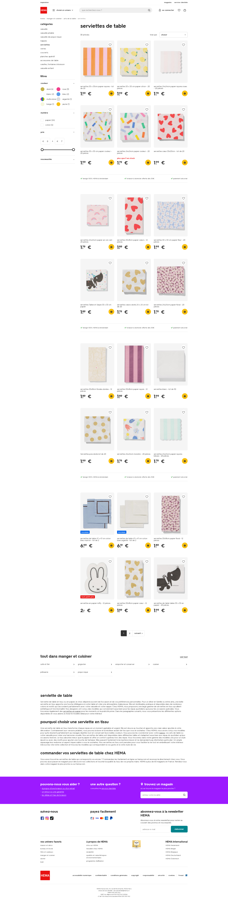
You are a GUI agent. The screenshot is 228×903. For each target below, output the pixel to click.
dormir (42, 859)
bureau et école (46, 849)
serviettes (45, 45)
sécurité (161, 875)
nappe (162, 733)
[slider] (42, 149)
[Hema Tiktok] (51, 818)
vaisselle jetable (47, 33)
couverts (44, 52)
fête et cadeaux (46, 852)
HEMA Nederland (172, 845)
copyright (135, 875)
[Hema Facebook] (42, 818)
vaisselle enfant (47, 68)
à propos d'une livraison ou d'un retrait (58, 788)
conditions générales (119, 875)
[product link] (97, 62)
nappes (43, 41)
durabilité (90, 852)
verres (43, 49)
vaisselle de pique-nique (51, 37)
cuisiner (156, 664)
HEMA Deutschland (173, 855)
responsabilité (148, 875)
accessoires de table (49, 60)
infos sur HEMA (92, 845)
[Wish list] (179, 10)
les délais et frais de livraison (54, 795)
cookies (171, 875)
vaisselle (44, 29)
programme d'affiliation (95, 861)
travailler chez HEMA (94, 849)
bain (42, 862)
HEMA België (171, 849)
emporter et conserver (125, 664)
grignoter (82, 664)
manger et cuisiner (54, 19)
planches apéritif (47, 56)
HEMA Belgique (172, 852)
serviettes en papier (72, 711)
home (42, 19)
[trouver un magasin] (184, 794)
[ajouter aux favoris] (110, 45)
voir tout (184, 657)
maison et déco (46, 845)
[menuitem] (44, 2)
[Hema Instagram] (47, 818)
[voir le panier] (185, 10)
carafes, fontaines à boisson (52, 64)
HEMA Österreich (172, 859)
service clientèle (108, 788)
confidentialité (101, 875)
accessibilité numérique (82, 875)
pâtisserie (44, 672)
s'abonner (179, 829)
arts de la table (70, 19)
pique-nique (83, 672)
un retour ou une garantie (53, 792)
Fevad (180, 875)
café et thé (45, 664)
